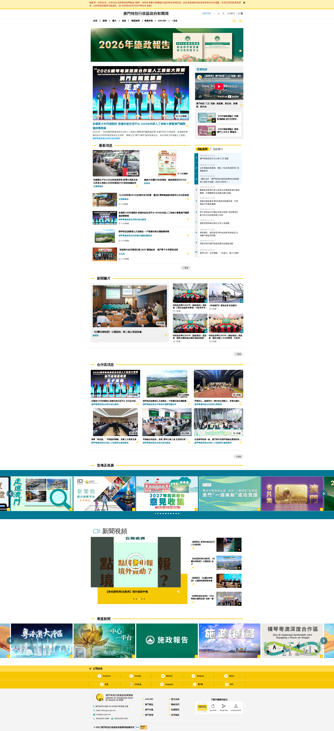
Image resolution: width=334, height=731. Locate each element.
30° (232, 14)
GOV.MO (149, 699)
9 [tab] (176, 513)
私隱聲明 (175, 710)
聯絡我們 (175, 704)
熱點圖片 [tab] (218, 149)
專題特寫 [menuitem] (148, 21)
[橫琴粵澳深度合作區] (292, 640)
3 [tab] (160, 513)
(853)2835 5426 (121, 719)
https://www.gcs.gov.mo (105, 710)
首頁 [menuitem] (95, 21)
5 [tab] (165, 513)
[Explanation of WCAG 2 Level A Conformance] (141, 727)
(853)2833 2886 (102, 719)
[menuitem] (105, 20)
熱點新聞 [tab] (202, 149)
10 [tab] (178, 513)
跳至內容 (206, 13)
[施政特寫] (229, 640)
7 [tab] (171, 513)
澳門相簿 (149, 715)
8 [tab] (173, 513)
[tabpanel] (167, 493)
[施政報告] (167, 640)
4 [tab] (163, 513)
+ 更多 (185, 268)
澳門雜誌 (149, 704)
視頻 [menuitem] (124, 21)
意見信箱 (175, 699)
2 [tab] (158, 513)
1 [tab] (155, 513)
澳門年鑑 (149, 710)
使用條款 (175, 715)
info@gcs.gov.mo (103, 714)
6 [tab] (168, 513)
